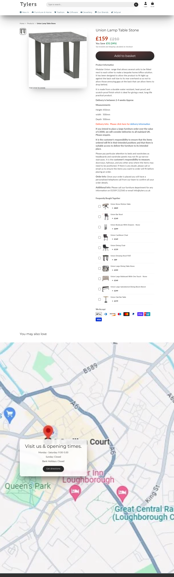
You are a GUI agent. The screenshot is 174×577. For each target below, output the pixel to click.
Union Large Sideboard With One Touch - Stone (129, 276)
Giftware (74, 12)
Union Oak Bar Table (118, 297)
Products (30, 23)
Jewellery (87, 12)
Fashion (60, 12)
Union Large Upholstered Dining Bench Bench (128, 287)
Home (22, 23)
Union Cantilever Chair (119, 235)
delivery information (140, 124)
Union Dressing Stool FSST (121, 256)
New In (25, 12)
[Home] (28, 4)
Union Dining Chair (118, 245)
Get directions (53, 468)
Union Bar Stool (117, 214)
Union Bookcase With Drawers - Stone (125, 225)
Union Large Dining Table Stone (123, 266)
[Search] (136, 5)
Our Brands (103, 12)
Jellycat (117, 12)
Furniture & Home (43, 12)
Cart (152, 4)
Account (145, 4)
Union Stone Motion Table (121, 204)
